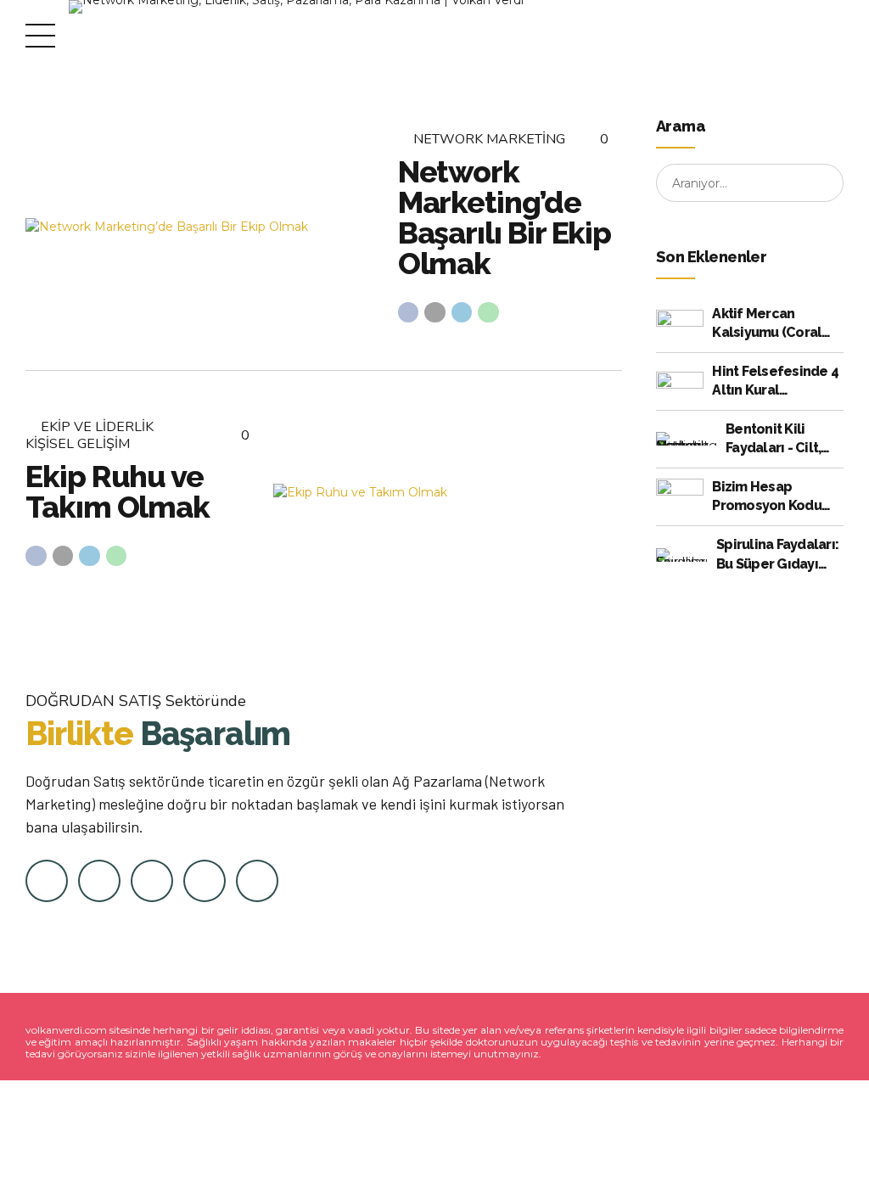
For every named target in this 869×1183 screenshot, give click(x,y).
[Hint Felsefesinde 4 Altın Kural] (680, 381)
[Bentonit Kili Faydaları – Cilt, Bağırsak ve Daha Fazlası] (686, 439)
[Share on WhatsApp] (488, 312)
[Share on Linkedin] (462, 312)
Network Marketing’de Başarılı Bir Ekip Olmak (505, 217)
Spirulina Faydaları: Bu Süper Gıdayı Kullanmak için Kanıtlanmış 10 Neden (777, 555)
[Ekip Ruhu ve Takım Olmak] (447, 493)
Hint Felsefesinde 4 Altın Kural (775, 380)
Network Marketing (489, 139)
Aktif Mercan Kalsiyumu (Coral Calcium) (766, 324)
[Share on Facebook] (408, 312)
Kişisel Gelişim (77, 443)
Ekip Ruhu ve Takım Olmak (117, 491)
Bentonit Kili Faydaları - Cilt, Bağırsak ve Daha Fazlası (780, 439)
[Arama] (825, 183)
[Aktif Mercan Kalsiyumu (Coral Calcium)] (680, 323)
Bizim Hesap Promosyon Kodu (766, 496)
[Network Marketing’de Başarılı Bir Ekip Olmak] (199, 227)
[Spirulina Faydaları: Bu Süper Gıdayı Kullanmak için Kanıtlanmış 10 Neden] (682, 555)
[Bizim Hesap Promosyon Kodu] (680, 497)
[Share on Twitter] (435, 312)
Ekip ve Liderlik (97, 426)
